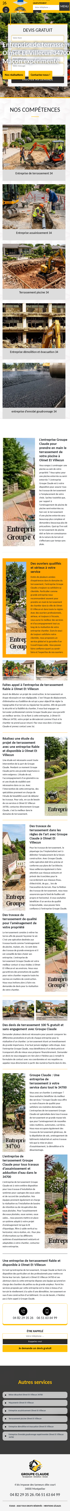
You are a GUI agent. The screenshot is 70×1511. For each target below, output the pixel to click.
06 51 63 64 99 (47, 1318)
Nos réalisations (14, 75)
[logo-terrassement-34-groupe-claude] (35, 1468)
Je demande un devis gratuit (35, 1348)
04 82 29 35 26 (23, 1318)
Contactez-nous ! (40, 75)
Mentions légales (52, 1506)
